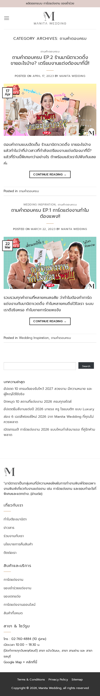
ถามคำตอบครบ (50, 51)
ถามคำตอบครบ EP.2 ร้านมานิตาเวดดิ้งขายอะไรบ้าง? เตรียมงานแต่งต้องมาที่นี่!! (50, 60)
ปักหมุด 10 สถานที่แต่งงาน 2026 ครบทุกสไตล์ (38, 401)
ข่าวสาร (9, 527)
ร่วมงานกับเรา (14, 536)
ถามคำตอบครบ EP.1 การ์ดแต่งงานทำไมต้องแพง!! (50, 213)
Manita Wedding (72, 76)
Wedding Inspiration (39, 205)
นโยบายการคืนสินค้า (18, 544)
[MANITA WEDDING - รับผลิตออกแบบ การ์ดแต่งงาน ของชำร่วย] (50, 18)
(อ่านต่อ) (36, 493)
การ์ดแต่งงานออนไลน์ (19, 604)
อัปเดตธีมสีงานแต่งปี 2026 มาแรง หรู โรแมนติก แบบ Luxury (49, 409)
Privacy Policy (58, 679)
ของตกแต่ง (12, 596)
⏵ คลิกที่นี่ (30, 662)
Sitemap (77, 679)
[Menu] (6, 18)
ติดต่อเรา (10, 552)
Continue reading (50, 174)
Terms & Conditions (31, 679)
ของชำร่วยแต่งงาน (17, 588)
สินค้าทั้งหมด (13, 613)
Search (86, 366)
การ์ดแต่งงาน (13, 579)
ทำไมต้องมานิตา (15, 519)
